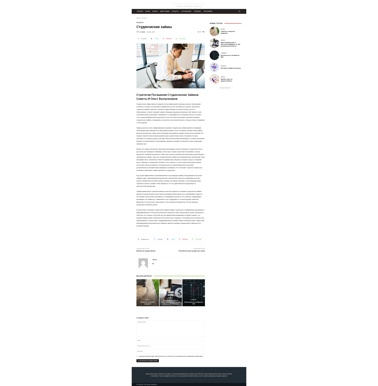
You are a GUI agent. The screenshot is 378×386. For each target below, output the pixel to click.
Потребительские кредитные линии (192, 251)
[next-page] (141, 309)
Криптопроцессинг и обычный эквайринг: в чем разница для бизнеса (170, 302)
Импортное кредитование (145, 251)
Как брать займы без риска (231, 68)
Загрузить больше (225, 88)
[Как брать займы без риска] (214, 67)
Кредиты (144, 18)
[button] (239, 11)
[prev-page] (137, 309)
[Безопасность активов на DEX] (193, 292)
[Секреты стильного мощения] (147, 292)
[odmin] (138, 32)
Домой (138, 18)
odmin (143, 32)
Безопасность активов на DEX (193, 303)
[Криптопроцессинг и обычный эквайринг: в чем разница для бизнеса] (170, 292)
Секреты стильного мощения (148, 303)
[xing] (153, 263)
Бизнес (147, 299)
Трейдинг (193, 299)
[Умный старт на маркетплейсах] (214, 79)
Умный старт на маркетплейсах (226, 80)
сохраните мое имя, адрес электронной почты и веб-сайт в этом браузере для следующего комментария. (171, 356)
